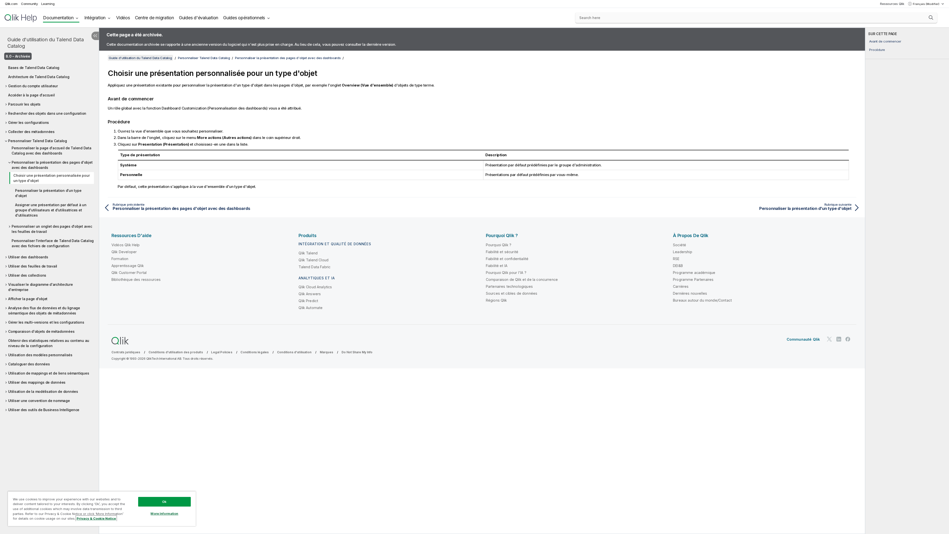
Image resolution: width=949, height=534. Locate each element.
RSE (676, 259)
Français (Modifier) (926, 4)
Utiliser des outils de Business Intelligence (43, 410)
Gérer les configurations (28, 122)
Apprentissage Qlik (127, 266)
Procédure (877, 50)
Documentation (58, 17)
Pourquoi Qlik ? (498, 245)
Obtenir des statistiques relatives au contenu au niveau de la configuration (48, 343)
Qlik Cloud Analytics (315, 287)
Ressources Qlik (892, 4)
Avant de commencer (885, 41)
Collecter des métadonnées (31, 132)
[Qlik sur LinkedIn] (838, 339)
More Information (164, 513)
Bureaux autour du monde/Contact (702, 300)
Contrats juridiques (125, 352)
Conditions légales (254, 352)
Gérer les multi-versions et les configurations (46, 322)
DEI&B (678, 266)
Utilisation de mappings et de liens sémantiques (48, 373)
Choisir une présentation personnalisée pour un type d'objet (51, 178)
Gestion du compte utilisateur (33, 86)
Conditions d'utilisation (294, 352)
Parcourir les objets (24, 104)
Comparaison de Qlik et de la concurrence (522, 279)
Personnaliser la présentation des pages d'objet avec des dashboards (52, 165)
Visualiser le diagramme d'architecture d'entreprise (40, 287)
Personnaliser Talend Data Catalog (37, 141)
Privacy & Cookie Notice (96, 518)
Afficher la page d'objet (27, 299)
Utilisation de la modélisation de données (43, 391)
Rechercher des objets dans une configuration (47, 113)
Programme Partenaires (693, 279)
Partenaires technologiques (509, 286)
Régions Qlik (496, 300)
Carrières (681, 286)
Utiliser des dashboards (28, 257)
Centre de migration (154, 17)
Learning (47, 4)
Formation (119, 259)
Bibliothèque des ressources (136, 279)
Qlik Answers (310, 294)
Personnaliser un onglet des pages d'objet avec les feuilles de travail (52, 229)
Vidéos (123, 17)
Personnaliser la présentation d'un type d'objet (48, 193)
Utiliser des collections (27, 275)
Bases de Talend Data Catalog (33, 68)
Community (29, 4)
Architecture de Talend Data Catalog (38, 77)
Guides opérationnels (244, 17)
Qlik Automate (311, 308)
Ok (164, 502)
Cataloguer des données (29, 364)
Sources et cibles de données (511, 293)
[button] (931, 17)
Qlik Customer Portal (129, 272)
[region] (102, 508)
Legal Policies (221, 352)
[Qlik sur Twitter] (829, 339)
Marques (326, 352)
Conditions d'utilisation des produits (176, 352)
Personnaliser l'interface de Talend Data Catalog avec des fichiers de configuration (53, 243)
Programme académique (694, 272)
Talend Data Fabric (314, 267)
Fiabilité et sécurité (502, 252)
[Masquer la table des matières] (95, 36)
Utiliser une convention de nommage (39, 401)
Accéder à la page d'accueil (31, 95)
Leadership (682, 252)
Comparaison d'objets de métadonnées (41, 331)
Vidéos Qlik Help (125, 245)
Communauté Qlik (803, 339)
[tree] (49, 237)
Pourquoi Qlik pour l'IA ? (506, 272)
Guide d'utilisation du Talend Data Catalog (45, 43)
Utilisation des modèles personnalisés (40, 355)
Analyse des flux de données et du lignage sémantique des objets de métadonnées (44, 310)
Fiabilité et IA (496, 266)
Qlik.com (11, 4)
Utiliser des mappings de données (36, 382)
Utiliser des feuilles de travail (32, 266)
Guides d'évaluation (198, 17)
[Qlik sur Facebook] (848, 339)
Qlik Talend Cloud (313, 260)
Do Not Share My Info (357, 352)
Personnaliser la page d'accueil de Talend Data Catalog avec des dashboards (51, 150)
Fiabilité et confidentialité (507, 259)
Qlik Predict (308, 301)
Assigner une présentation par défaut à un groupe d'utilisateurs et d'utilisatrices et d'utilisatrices (50, 210)
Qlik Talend (308, 253)
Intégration (95, 17)
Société (679, 245)
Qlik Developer (124, 252)
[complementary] (907, 281)
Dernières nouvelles (690, 293)
